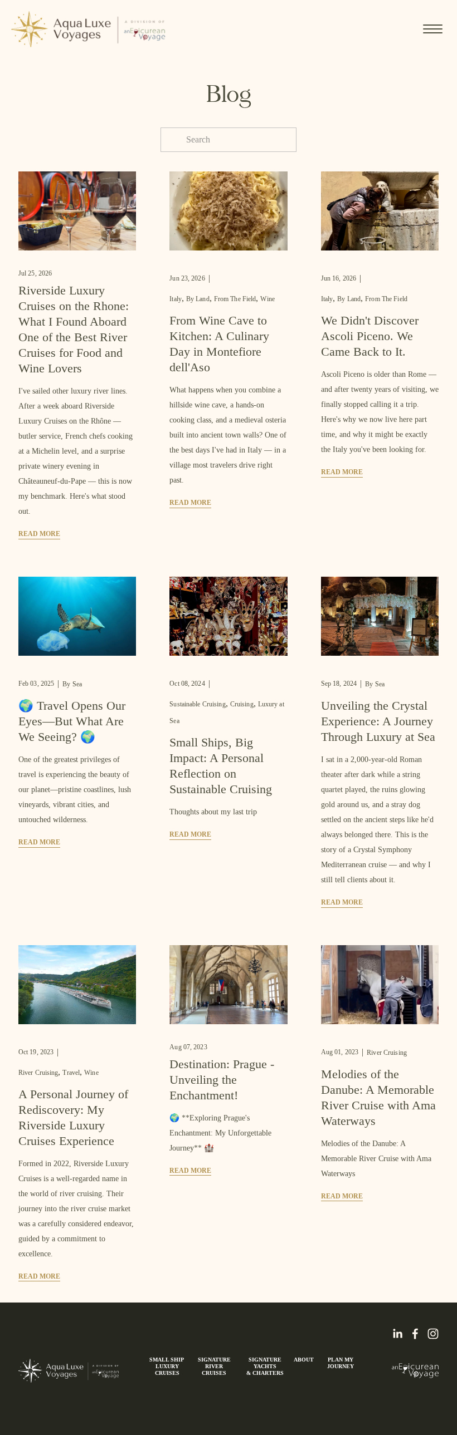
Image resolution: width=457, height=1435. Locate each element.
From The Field (235, 299)
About (304, 1360)
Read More (39, 534)
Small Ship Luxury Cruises (167, 1366)
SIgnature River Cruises (214, 1366)
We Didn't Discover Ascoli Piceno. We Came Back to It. (370, 336)
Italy (175, 299)
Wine (267, 299)
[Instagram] (433, 1333)
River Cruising (38, 1073)
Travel (71, 1073)
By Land (198, 299)
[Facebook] (415, 1333)
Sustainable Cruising (197, 704)
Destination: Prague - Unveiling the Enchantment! (221, 1080)
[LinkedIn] (397, 1333)
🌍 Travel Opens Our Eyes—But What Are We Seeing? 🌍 (71, 721)
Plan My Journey (340, 1363)
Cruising (242, 704)
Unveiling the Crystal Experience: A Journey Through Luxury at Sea (378, 721)
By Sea (72, 684)
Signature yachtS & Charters (265, 1366)
